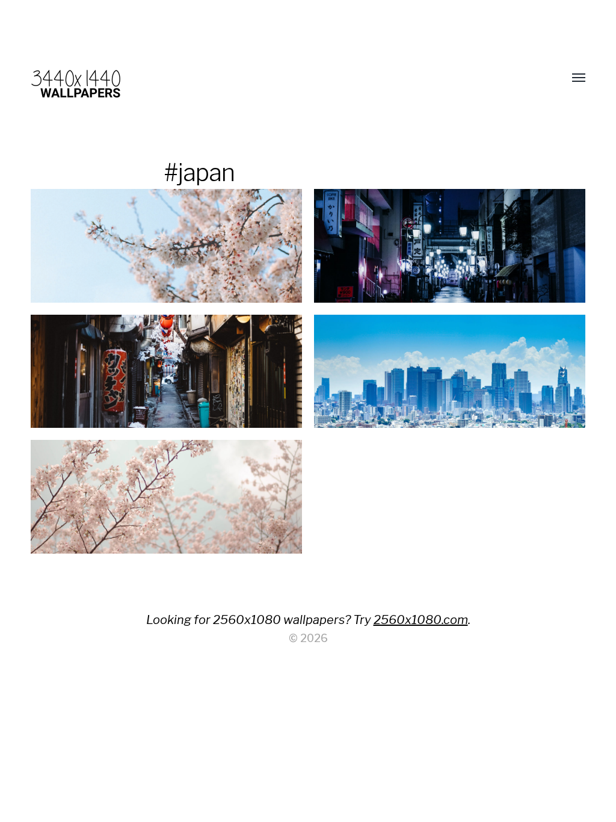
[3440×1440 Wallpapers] (284, 78)
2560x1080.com (421, 620)
